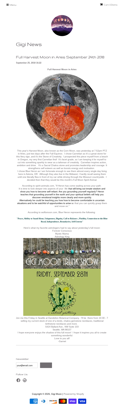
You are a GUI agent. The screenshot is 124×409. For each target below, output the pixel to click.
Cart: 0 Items (111, 5)
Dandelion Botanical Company (63, 318)
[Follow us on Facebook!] (18, 381)
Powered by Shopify (74, 394)
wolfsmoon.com (49, 212)
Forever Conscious (62, 230)
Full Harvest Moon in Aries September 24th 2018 (60, 57)
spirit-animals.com (45, 185)
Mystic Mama (62, 233)
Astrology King (62, 236)
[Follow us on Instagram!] (25, 381)
